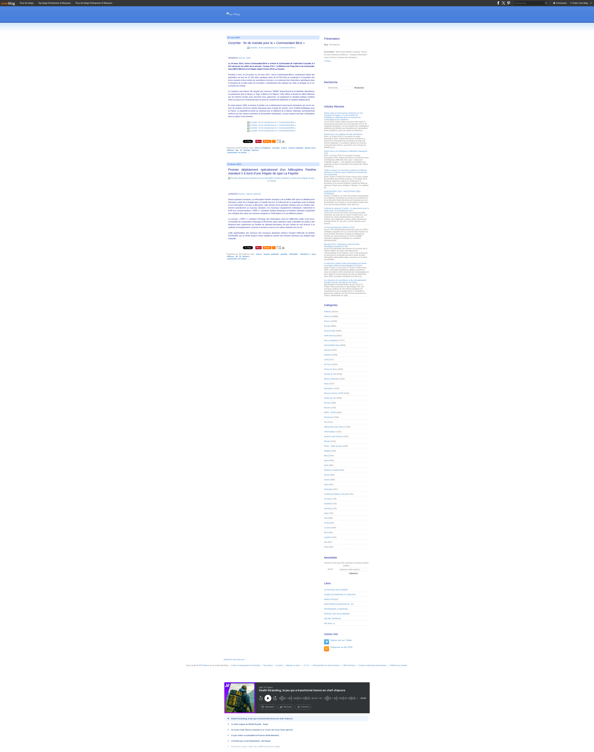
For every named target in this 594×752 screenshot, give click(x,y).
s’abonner (269, 707)
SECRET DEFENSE (332, 619)
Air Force (328, 364)
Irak (325, 542)
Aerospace (328, 388)
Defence (255, 150)
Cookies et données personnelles (372, 665)
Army (326, 547)
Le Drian (327, 528)
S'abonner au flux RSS (341, 647)
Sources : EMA (244, 58)
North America (330, 336)
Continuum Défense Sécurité (336, 494)
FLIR (237, 256)
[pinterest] (508, 3)
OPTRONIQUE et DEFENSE (336, 609)
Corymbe (276, 148)
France (284, 148)
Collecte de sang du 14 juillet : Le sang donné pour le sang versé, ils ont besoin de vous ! (346, 209)
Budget (327, 451)
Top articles (268, 665)
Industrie (327, 355)
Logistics (327, 537)
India (326, 513)
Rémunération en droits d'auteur (326, 665)
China (326, 523)
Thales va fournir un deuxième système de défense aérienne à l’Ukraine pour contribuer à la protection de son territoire (345, 172)
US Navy (327, 499)
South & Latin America (333, 436)
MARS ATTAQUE (331, 599)
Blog (326, 45)
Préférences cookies (398, 665)
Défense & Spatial (331, 470)
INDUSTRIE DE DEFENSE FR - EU (339, 604)
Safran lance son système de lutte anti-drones (343, 134)
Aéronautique (330, 432)
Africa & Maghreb (262, 148)
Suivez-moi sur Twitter (341, 640)
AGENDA (328, 504)
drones (327, 480)
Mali (326, 456)
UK (325, 422)
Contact (327, 61)
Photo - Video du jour (333, 446)
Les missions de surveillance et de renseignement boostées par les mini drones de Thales (345, 281)
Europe (327, 326)
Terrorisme (328, 417)
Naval (326, 460)
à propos (305, 707)
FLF (241, 150)
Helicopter (293, 254)
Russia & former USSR (333, 393)
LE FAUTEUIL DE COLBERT (336, 590)
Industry (327, 350)
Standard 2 (305, 254)
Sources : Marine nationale (249, 194)
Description (329, 52)
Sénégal (246, 150)
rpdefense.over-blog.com (234, 659)
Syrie (326, 465)
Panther (284, 254)
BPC (237, 150)
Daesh (327, 475)
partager (287, 707)
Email (330, 569)
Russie (327, 408)
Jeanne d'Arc (310, 148)
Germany (328, 508)
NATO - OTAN (330, 412)
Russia (327, 403)
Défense (230, 150)
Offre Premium (349, 665)
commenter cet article (237, 152)
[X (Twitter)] (503, 3)
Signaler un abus (293, 665)
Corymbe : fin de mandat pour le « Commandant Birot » (266, 43)
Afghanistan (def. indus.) (334, 427)
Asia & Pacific (330, 331)
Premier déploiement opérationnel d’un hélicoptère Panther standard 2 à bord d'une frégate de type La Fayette (272, 171)
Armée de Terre (330, 369)
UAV (326, 518)
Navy (314, 254)
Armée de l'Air (330, 398)
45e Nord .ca (329, 623)
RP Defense (204, 665)
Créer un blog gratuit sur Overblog (245, 665)
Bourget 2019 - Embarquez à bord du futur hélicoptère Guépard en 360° (341, 245)
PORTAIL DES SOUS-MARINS (337, 614)
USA (326, 360)
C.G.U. (307, 665)
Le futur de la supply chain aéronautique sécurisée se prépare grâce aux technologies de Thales (345, 264)
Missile (327, 441)
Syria (326, 484)
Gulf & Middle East (332, 345)
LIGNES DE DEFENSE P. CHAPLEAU (340, 595)
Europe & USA (330, 374)
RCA (326, 532)
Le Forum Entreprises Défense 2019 (339, 227)
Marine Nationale (295, 148)
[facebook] (498, 3)
